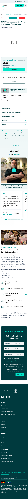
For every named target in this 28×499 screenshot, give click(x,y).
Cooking (3, 443)
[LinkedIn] (9, 397)
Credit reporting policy (20, 472)
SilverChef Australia (5, 452)
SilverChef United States (7, 461)
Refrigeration (4, 437)
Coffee (2, 440)
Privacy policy (13, 472)
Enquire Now (14, 69)
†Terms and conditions (5, 472)
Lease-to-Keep (4, 408)
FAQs (2, 430)
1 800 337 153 (19, 1)
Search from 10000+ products (11, 9)
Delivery (3, 421)
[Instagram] (4, 397)
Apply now (19, 5)
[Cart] (25, 1)
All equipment (8, 14)
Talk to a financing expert (7, 411)
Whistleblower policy (5, 474)
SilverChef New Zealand (6, 455)
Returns (3, 424)
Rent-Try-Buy (4, 406)
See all (2, 445)
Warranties (3, 427)
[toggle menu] (25, 5)
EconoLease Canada (5, 458)
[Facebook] (2, 397)
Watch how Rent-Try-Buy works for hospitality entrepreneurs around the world (14, 186)
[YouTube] (6, 397)
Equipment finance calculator (8, 414)
